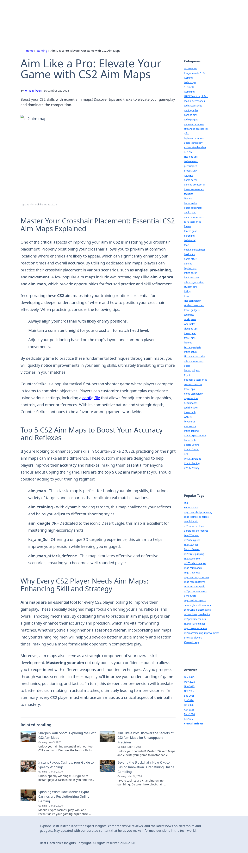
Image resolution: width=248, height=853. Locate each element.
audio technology (193, 142)
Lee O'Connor (191, 535)
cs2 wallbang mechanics (197, 614)
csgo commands (193, 568)
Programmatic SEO (194, 73)
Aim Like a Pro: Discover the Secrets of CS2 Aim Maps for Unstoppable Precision (145, 737)
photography (191, 110)
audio (187, 365)
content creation (193, 384)
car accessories (192, 221)
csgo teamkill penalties (196, 516)
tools (186, 245)
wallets (188, 417)
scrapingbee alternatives (197, 605)
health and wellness (194, 249)
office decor (190, 273)
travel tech (189, 412)
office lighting (191, 431)
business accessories (195, 379)
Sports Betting (191, 444)
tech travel (189, 240)
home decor (190, 180)
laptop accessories (194, 138)
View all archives (193, 723)
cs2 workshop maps (194, 623)
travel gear (190, 333)
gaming (188, 263)
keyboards (189, 421)
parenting (189, 235)
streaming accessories (196, 128)
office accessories (193, 361)
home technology (193, 393)
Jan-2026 (189, 705)
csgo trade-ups (192, 572)
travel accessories (194, 189)
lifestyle (188, 198)
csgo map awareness (195, 628)
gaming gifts (190, 115)
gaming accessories (195, 184)
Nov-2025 (189, 686)
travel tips (189, 389)
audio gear (190, 212)
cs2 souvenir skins (194, 526)
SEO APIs (189, 87)
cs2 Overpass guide (194, 586)
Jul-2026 (188, 719)
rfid (186, 503)
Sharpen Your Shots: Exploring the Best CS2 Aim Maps (67, 735)
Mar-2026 (189, 714)
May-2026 (189, 681)
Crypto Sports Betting (195, 435)
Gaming (42, 50)
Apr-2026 (189, 709)
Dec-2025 (189, 677)
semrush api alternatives (197, 609)
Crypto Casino (191, 449)
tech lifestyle (191, 407)
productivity (190, 170)
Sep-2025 (189, 695)
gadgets (188, 175)
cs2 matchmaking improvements (201, 633)
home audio (190, 203)
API (186, 454)
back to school (191, 277)
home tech (189, 440)
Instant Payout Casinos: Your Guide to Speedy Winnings (66, 764)
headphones (190, 403)
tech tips (188, 194)
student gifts (190, 286)
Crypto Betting (192, 463)
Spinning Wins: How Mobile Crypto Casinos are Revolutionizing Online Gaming (63, 796)
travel (187, 296)
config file (91, 397)
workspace (190, 319)
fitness (187, 226)
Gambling (189, 91)
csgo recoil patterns (194, 582)
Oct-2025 (189, 691)
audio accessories (193, 217)
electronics (190, 426)
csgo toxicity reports (195, 600)
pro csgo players (193, 637)
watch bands (191, 521)
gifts (186, 133)
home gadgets (192, 370)
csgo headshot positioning (198, 512)
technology (190, 82)
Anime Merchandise (195, 147)
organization (191, 398)
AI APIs (188, 152)
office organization (194, 282)
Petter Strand (191, 507)
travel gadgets (192, 310)
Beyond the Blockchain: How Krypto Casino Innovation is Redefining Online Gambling (145, 767)
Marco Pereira (192, 549)
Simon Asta (190, 595)
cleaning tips (191, 156)
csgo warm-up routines (196, 577)
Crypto (187, 375)
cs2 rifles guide (192, 540)
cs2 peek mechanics (195, 619)
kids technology (192, 300)
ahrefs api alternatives (196, 530)
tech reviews (191, 161)
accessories (190, 68)
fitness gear (190, 231)
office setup (190, 352)
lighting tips (190, 268)
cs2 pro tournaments (195, 591)
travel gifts (189, 338)
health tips (189, 254)
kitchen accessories (194, 356)
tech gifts (189, 314)
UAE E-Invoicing (192, 458)
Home (30, 50)
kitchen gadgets (192, 347)
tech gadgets (191, 119)
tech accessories (193, 105)
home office (190, 259)
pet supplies (190, 166)
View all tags (191, 642)
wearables (189, 324)
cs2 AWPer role (192, 558)
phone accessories (194, 124)
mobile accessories (194, 101)
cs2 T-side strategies (195, 563)
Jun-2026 (189, 700)
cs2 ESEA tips (191, 544)
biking (187, 291)
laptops (188, 342)
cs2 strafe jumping (194, 554)
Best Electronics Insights (75, 14)
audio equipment (193, 207)
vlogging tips (191, 328)
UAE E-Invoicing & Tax (196, 96)
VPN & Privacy (191, 468)
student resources (194, 305)
